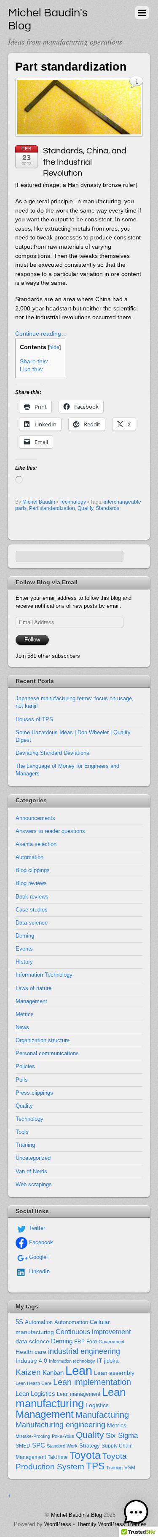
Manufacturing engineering (60, 1425)
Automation (29, 857)
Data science (32, 923)
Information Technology (44, 975)
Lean (78, 1370)
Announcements (35, 818)
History (24, 962)
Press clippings (34, 1093)
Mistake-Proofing (33, 1436)
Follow (32, 639)
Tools (22, 1132)
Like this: (31, 369)
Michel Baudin (38, 502)
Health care (31, 1351)
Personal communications (47, 1053)
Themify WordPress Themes (112, 1524)
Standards (107, 508)
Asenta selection (36, 844)
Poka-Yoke (63, 1436)
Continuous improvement (93, 1331)
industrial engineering (84, 1351)
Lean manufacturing (71, 1398)
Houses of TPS (34, 719)
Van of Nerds (31, 1171)
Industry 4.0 (31, 1360)
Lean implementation (92, 1382)
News (22, 1027)
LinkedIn (38, 1271)
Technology (72, 502)
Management (31, 1001)
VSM (129, 1467)
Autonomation (71, 1322)
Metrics (25, 1014)
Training (25, 1145)
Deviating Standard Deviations (52, 753)
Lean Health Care (33, 1383)
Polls (22, 1080)
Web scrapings (34, 1184)
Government (111, 1341)
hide (54, 347)
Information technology (72, 1361)
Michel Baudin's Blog (76, 1515)
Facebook (40, 1242)
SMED (23, 1445)
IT (99, 1361)
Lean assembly (114, 1372)
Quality (85, 508)
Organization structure (43, 1040)
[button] (136, 1514)
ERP (79, 1341)
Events (24, 949)
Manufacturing (102, 1414)
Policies (25, 1066)
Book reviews (32, 896)
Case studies (32, 909)
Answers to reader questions (50, 831)
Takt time (58, 1457)
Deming (25, 936)
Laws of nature (33, 988)
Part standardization (52, 508)
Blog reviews (31, 883)
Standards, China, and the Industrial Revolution (84, 161)
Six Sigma (122, 1436)
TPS (95, 1466)
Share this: (34, 361)
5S (19, 1322)
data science (32, 1341)
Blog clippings (33, 870)
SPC (38, 1445)
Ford (91, 1342)
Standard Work (62, 1445)
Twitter (36, 1228)
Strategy (89, 1445)
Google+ (38, 1257)
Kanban (53, 1372)
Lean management (78, 1394)
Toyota (85, 1455)
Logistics (97, 1405)
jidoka (111, 1361)
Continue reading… (41, 333)
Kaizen (28, 1372)
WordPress (57, 1524)
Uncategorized (33, 1158)
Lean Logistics (35, 1393)
